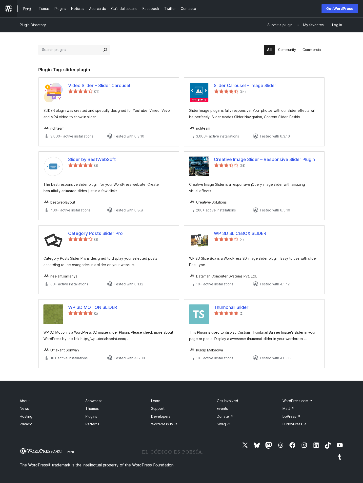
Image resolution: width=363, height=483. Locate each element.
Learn (155, 401)
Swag (223, 424)
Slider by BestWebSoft (92, 159)
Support (157, 408)
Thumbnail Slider (231, 307)
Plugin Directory (33, 25)
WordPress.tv (164, 424)
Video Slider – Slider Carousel (99, 85)
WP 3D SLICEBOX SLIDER (240, 233)
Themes (92, 408)
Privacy (26, 424)
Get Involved (227, 401)
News (24, 408)
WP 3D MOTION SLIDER (92, 307)
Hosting (26, 416)
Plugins (91, 416)
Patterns (92, 424)
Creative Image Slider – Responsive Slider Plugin (264, 159)
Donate (225, 416)
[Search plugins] (105, 50)
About (25, 401)
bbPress (291, 416)
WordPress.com (297, 401)
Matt (288, 408)
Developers (160, 416)
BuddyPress (294, 424)
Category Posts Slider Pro (95, 233)
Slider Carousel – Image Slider (245, 85)
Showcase (93, 401)
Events (222, 408)
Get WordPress (339, 8)
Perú (70, 452)
